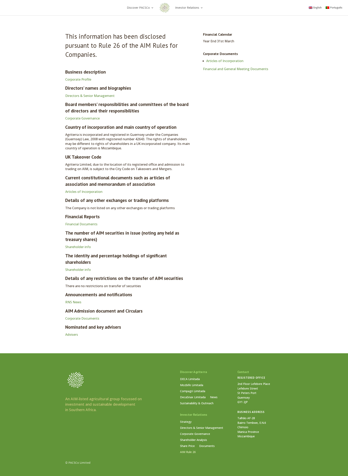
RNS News (73, 302)
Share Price (187, 446)
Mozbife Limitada (191, 385)
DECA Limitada (190, 379)
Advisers (71, 334)
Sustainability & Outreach (196, 403)
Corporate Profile (78, 79)
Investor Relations (187, 7)
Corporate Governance (82, 118)
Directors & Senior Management (90, 96)
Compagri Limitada (192, 391)
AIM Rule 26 (188, 452)
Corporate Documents (82, 318)
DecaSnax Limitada (193, 397)
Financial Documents (81, 224)
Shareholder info (78, 247)
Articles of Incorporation (84, 191)
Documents (207, 446)
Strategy (186, 422)
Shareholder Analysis (193, 440)
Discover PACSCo (138, 7)
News (214, 397)
